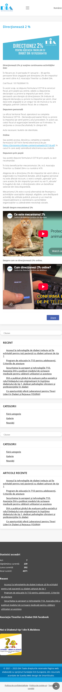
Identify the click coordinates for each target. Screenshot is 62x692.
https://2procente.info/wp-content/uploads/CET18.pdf (29, 145)
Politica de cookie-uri (38, 685)
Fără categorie (13, 413)
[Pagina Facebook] (11, 645)
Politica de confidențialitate (16, 685)
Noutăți (10, 422)
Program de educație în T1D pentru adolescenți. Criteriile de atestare (29, 362)
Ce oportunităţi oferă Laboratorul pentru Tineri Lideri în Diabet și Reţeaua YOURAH (29, 393)
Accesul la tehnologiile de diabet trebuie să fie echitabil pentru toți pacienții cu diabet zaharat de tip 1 (31, 353)
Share (53, 317)
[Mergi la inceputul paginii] (56, 686)
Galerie (10, 418)
